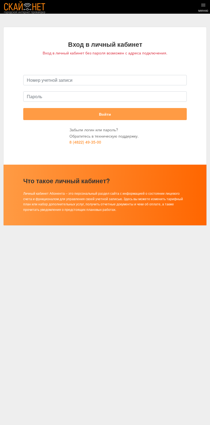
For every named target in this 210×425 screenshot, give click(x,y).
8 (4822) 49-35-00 (85, 142)
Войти (105, 114)
